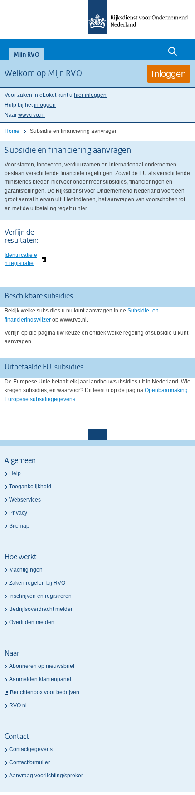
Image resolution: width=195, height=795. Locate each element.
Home (12, 131)
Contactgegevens (31, 749)
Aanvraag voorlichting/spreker (46, 775)
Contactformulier (29, 762)
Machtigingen (26, 570)
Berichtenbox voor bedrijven (44, 692)
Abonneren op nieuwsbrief (41, 666)
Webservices (25, 500)
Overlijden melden (31, 622)
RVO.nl (18, 705)
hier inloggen (90, 95)
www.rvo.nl (31, 115)
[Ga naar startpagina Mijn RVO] (97, 17)
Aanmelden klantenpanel (40, 679)
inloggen (45, 105)
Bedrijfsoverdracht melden (41, 609)
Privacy (18, 513)
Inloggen (168, 74)
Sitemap (19, 526)
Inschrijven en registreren (40, 596)
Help (15, 473)
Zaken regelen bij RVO (37, 583)
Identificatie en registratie (21, 259)
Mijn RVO (26, 55)
